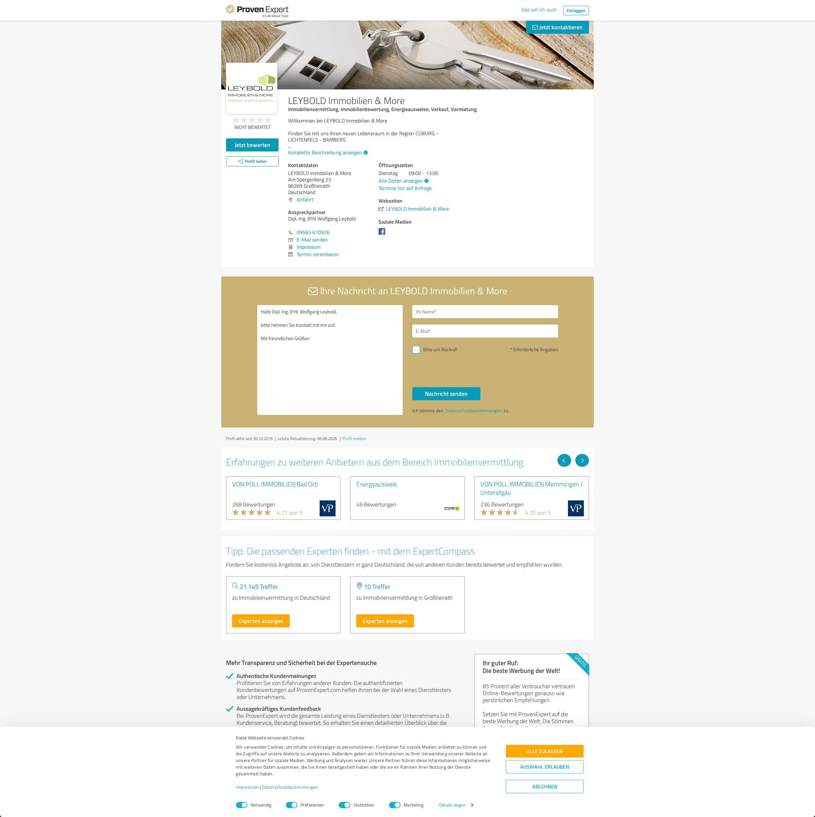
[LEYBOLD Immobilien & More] (252, 88)
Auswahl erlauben (544, 767)
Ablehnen (544, 786)
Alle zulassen (545, 751)
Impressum (247, 787)
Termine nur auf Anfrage (405, 188)
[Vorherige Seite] (564, 460)
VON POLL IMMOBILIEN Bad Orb (275, 483)
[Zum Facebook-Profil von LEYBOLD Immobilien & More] (383, 234)
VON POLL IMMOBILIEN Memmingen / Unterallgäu (531, 488)
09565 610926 (313, 232)
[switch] (291, 805)
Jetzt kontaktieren (560, 27)
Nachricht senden (446, 393)
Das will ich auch (539, 9)
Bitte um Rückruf (440, 349)
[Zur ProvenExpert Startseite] (257, 12)
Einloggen (576, 10)
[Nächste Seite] (582, 460)
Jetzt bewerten (252, 145)
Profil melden (354, 438)
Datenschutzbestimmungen (290, 787)
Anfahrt (305, 199)
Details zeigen (452, 805)
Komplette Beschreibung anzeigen (325, 152)
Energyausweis (376, 483)
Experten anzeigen (260, 621)
